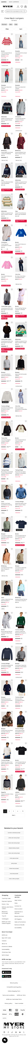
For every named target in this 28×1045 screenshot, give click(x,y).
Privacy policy (8, 1003)
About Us (4, 943)
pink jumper (14, 863)
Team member (19, 1003)
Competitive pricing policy (14, 987)
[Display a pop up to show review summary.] (11, 381)
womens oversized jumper (14, 832)
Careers (4, 941)
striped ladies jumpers (14, 848)
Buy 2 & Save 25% (6, 62)
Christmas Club (6, 952)
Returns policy (14, 983)
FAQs (16, 903)
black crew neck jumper (14, 843)
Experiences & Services (19, 912)
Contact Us (18, 906)
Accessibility (18, 927)
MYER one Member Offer (6, 190)
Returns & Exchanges (5, 912)
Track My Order (6, 898)
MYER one (4, 935)
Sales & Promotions (20, 922)
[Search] (25, 11)
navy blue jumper (14, 873)
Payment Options (7, 901)
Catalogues (5, 919)
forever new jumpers (14, 868)
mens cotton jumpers (14, 878)
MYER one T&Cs (21, 995)
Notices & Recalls (19, 925)
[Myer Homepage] (7, 7)
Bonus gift (4, 318)
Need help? (5, 1040)
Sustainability (5, 949)
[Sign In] (18, 6)
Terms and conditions (8, 995)
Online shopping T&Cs (14, 991)
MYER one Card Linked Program (6, 922)
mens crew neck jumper (14, 853)
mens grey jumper (14, 858)
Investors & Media (7, 946)
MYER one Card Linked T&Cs (14, 999)
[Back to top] (25, 1042)
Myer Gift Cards (6, 938)
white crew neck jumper (14, 837)
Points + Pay (5, 904)
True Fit (4, 916)
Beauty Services (19, 916)
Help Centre (18, 900)
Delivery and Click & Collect (7, 907)
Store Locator (18, 909)
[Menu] (2, 11)
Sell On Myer (5, 955)
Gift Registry (18, 919)
